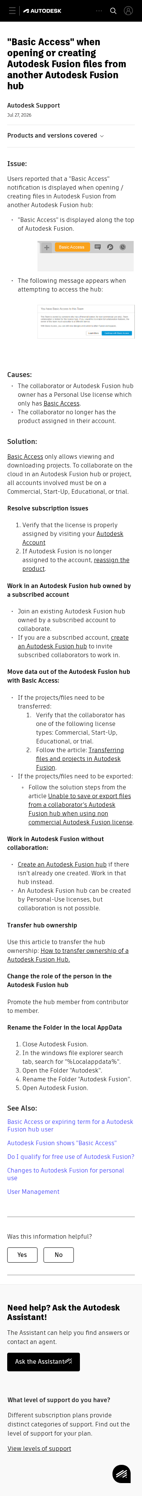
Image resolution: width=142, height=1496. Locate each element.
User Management (33, 1191)
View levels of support (39, 1448)
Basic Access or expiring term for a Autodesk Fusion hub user (70, 1125)
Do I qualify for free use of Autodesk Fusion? (70, 1156)
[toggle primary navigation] (16, 11)
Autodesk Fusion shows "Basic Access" (62, 1143)
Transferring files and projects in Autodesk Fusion (80, 759)
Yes (22, 1254)
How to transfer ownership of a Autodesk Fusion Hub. (68, 955)
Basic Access (62, 403)
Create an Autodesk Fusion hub (62, 864)
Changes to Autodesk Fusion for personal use (65, 1174)
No (58, 1254)
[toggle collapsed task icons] (99, 10)
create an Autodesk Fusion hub (73, 642)
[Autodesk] (43, 11)
